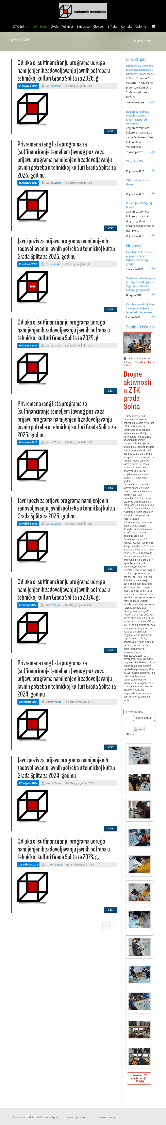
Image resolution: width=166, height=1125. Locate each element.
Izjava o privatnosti (77, 1117)
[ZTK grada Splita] (83, 12)
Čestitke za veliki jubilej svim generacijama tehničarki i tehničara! (140, 308)
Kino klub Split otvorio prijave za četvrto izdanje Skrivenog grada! (139, 258)
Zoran (57, 86)
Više (110, 131)
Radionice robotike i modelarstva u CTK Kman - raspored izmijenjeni (138, 117)
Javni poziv (144, 41)
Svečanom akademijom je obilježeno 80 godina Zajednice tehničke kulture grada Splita (140, 284)
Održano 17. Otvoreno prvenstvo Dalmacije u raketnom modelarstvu (140, 69)
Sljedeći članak (143, 717)
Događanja (140, 361)
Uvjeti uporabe (106, 1117)
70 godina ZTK (134, 161)
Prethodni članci (136, 712)
